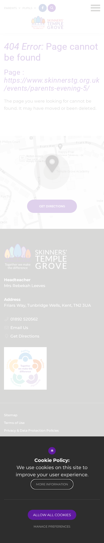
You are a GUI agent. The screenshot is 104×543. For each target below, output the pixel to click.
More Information (52, 484)
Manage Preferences (52, 526)
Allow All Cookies (52, 515)
